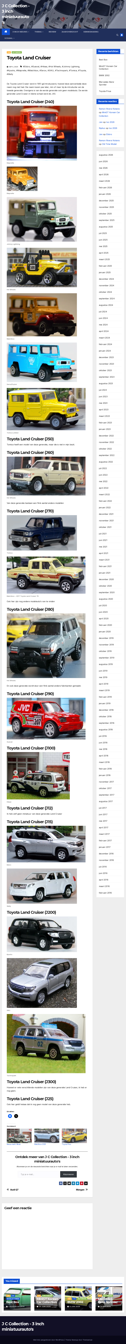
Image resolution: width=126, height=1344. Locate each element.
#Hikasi (43, 66)
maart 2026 (104, 181)
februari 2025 (105, 266)
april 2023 (103, 409)
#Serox (42, 70)
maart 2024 (104, 337)
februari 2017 (105, 840)
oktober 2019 (105, 651)
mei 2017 (103, 821)
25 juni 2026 (45, 1306)
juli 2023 (103, 390)
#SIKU (51, 70)
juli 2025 (103, 233)
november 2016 (106, 860)
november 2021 (106, 520)
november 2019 (106, 644)
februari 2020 (105, 625)
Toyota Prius (66, 1144)
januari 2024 (105, 351)
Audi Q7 (14, 1189)
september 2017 (106, 795)
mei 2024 (103, 324)
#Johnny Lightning (70, 66)
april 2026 (104, 174)
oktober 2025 (105, 213)
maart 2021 (104, 560)
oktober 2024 (105, 292)
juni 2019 (103, 671)
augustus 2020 (106, 599)
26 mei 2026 (105, 1306)
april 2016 (103, 880)
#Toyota (82, 70)
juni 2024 (103, 318)
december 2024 (106, 279)
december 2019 (106, 638)
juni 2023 (103, 396)
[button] (117, 35)
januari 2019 (104, 703)
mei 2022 (103, 481)
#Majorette (21, 70)
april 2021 (103, 553)
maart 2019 (104, 690)
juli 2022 (103, 468)
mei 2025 (103, 246)
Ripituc (102, 128)
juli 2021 (103, 533)
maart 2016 (104, 886)
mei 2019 (103, 677)
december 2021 (106, 514)
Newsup (75, 1340)
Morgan (80, 1189)
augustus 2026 (106, 155)
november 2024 (106, 285)
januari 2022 (105, 507)
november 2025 (106, 207)
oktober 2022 (105, 449)
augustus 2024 (106, 305)
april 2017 (103, 827)
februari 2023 (105, 422)
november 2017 (106, 782)
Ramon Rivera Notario (109, 109)
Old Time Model (109, 144)
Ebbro (109, 134)
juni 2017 (103, 814)
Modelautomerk (13, 1299)
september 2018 (106, 723)
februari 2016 (105, 893)
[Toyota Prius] (74, 1136)
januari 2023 (105, 429)
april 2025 (103, 253)
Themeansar (87, 1340)
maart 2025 (104, 259)
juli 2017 (103, 808)
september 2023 (106, 377)
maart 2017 (104, 834)
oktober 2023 (105, 370)
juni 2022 (103, 475)
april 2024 (104, 331)
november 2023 (106, 364)
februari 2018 (105, 768)
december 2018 (106, 710)
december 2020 (106, 579)
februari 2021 (105, 566)
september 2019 (106, 657)
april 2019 (103, 684)
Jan (100, 122)
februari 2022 (105, 501)
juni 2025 (103, 240)
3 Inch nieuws (20, 32)
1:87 (13, 1295)
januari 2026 (105, 194)
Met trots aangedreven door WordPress (48, 1340)
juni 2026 (103, 161)
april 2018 (103, 755)
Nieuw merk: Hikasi (13, 1144)
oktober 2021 (105, 527)
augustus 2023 (106, 383)
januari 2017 (104, 847)
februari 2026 (105, 187)
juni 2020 (103, 612)
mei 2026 (103, 168)
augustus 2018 (106, 729)
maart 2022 (104, 494)
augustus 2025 (106, 226)
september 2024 (107, 298)
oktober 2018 (105, 716)
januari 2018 (104, 775)
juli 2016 (103, 866)
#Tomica (73, 70)
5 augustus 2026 (16, 1306)
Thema (38, 32)
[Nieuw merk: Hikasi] (19, 1136)
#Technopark (61, 70)
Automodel (16, 52)
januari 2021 (104, 573)
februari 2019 (105, 697)
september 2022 (106, 455)
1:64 (9, 52)
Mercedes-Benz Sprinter (108, 1300)
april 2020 (104, 618)
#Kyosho (11, 70)
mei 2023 (103, 403)
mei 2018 (103, 749)
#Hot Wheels (54, 66)
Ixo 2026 (110, 122)
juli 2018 (103, 736)
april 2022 (103, 488)
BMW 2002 (104, 75)
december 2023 (106, 357)
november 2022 (106, 442)
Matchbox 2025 (40, 1144)
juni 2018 (103, 742)
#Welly (10, 74)
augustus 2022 (106, 462)
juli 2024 (103, 311)
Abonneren (68, 1174)
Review (52, 32)
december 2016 (106, 853)
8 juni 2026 (75, 1306)
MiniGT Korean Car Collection (47, 1300)
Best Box (103, 59)
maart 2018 (104, 762)
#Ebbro (26, 66)
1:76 (74, 1299)
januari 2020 (105, 631)
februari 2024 (105, 344)
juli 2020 (103, 605)
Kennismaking (91, 32)
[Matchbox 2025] (46, 1136)
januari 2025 (105, 272)
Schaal (9, 38)
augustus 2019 (106, 664)
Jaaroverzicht (70, 32)
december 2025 (106, 200)
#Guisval (35, 66)
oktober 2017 (105, 788)
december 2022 (106, 435)
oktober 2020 (105, 586)
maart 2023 (104, 416)
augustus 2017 (106, 801)
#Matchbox (33, 70)
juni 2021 (103, 540)
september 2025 (106, 220)
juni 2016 (103, 873)
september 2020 (107, 592)
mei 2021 (103, 546)
